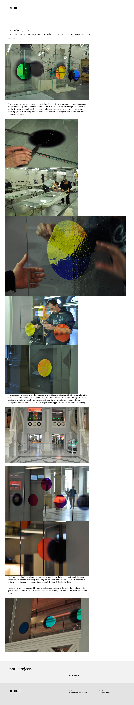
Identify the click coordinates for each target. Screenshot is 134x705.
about (101, 690)
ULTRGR (14, 8)
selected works (104, 692)
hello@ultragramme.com (78, 692)
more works (74, 676)
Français (11, 38)
